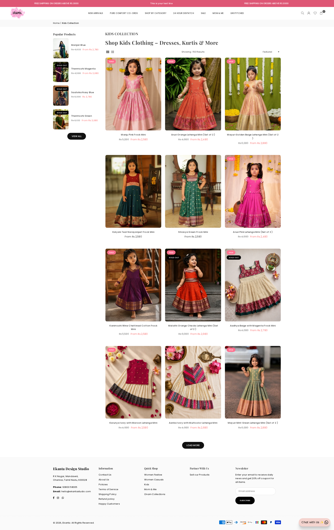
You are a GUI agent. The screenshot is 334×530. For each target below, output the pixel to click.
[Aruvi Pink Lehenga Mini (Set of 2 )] (253, 191)
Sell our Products (199, 474)
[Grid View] (107, 52)
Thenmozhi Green (81, 116)
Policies (103, 484)
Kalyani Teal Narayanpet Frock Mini (133, 232)
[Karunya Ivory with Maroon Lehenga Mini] (133, 382)
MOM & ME (218, 13)
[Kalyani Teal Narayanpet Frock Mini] (133, 191)
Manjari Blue (78, 45)
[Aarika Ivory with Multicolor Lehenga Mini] (193, 382)
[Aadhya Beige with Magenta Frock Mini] (253, 285)
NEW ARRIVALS (95, 13)
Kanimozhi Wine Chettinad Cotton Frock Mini (133, 327)
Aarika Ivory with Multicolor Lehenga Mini (193, 422)
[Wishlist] (315, 13)
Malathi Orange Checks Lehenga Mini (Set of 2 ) (193, 327)
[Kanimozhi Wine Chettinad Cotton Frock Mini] (133, 285)
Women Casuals (154, 479)
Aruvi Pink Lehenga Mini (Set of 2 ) (253, 232)
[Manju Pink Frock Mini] (133, 94)
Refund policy (106, 499)
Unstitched (237, 13)
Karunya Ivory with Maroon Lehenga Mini (133, 422)
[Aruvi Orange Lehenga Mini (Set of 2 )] (193, 94)
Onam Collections (154, 494)
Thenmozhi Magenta (83, 68)
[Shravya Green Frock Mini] (193, 191)
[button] (321, 13)
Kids (146, 484)
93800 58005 (69, 487)
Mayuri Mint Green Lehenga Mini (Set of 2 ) (253, 422)
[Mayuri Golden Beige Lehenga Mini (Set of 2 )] (253, 94)
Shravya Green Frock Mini (193, 232)
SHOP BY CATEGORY (155, 13)
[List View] (112, 52)
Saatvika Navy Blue (82, 92)
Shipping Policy (107, 494)
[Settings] (309, 13)
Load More (193, 445)
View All (77, 136)
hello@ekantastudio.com (76, 491)
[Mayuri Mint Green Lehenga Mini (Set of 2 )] (253, 382)
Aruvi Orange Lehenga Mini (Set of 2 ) (193, 134)
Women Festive (153, 474)
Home (56, 23)
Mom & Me (150, 489)
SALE (203, 13)
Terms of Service (108, 489)
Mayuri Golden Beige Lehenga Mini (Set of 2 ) (253, 136)
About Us (104, 479)
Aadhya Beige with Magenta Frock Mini (253, 325)
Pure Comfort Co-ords (124, 13)
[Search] (302, 13)
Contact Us (105, 474)
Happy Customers (109, 503)
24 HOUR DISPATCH (183, 13)
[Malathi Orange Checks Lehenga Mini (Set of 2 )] (193, 285)
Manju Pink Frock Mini (133, 134)
